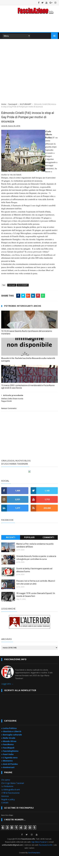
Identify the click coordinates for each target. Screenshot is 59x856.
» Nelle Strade (8, 738)
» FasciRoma (7, 744)
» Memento (7, 760)
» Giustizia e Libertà (11, 731)
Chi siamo (5, 779)
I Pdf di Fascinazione (10, 793)
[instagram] (55, 2)
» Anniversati (7, 767)
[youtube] (46, 2)
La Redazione (7, 786)
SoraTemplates (34, 852)
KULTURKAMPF (25, 104)
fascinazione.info (45, 845)
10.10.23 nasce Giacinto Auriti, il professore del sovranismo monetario (26, 332)
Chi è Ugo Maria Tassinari (12, 783)
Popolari (29, 537)
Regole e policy (8, 799)
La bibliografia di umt (10, 789)
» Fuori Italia (7, 754)
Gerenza (5, 796)
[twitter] (42, 2)
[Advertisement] (29, 70)
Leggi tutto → (7, 683)
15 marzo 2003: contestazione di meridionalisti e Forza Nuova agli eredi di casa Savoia (27, 386)
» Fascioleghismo (9, 751)
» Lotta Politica (8, 728)
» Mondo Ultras (8, 741)
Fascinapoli (12, 104)
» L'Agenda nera (9, 757)
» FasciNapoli (7, 747)
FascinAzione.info (28, 839)
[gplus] (51, 2)
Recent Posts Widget (7, 815)
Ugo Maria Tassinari (39, 842)
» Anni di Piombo (9, 764)
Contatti (4, 802)
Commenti (48, 537)
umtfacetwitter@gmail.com (12, 845)
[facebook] (38, 2)
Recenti (10, 537)
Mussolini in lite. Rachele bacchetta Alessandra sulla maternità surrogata (28, 359)
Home (3, 104)
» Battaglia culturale (11, 734)
